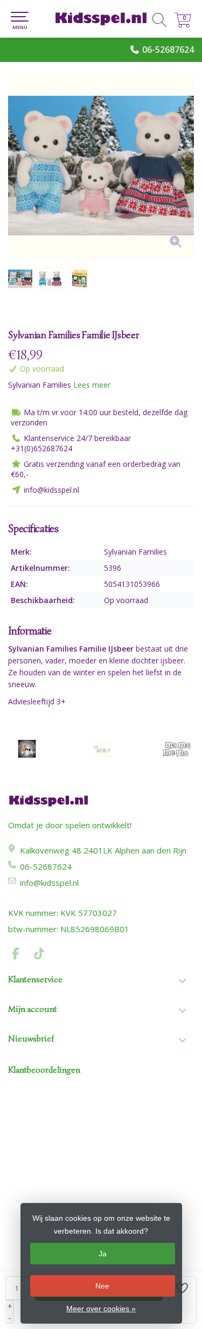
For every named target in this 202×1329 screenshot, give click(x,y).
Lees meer (91, 385)
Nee (102, 1286)
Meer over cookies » (101, 1308)
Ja (103, 1253)
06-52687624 (168, 49)
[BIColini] (27, 749)
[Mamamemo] (176, 749)
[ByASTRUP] (101, 749)
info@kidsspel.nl (49, 882)
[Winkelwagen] (182, 24)
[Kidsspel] (101, 19)
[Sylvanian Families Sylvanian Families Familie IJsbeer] (101, 165)
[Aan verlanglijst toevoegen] (182, 1300)
